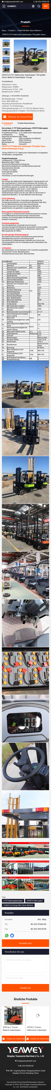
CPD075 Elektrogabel (35, 901)
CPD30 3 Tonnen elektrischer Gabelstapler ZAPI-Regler (13, 1029)
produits (11, 30)
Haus (4, 30)
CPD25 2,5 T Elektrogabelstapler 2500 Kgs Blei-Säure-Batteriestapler (37, 1029)
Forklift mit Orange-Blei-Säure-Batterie (18, 905)
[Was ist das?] (6, 935)
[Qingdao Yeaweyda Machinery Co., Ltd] (11, 6)
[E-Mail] (12, 935)
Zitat (45, 6)
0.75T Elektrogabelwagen (13, 901)
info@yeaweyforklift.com (13, 2)
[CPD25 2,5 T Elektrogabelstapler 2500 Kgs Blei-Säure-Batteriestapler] (37, 1015)
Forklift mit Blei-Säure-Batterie (29, 30)
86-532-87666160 (42, 2)
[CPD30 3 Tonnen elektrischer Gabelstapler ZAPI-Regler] (13, 1015)
